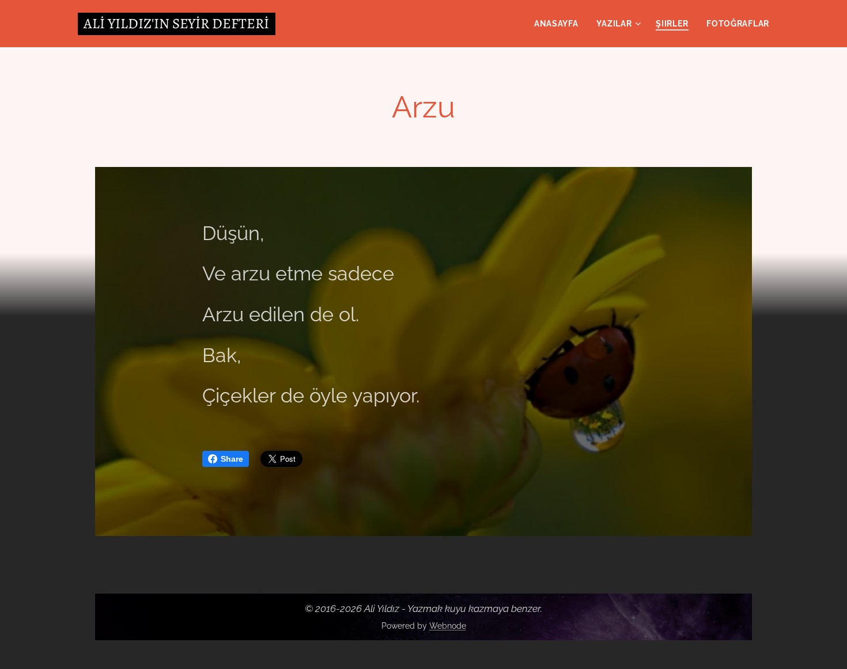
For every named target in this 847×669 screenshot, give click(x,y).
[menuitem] (559, 23)
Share (232, 458)
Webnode (447, 625)
